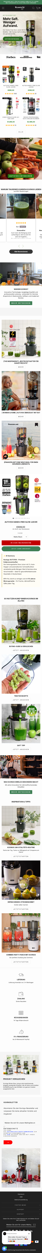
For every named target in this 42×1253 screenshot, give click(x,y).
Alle (21, 132)
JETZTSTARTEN (21, 856)
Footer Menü (20, 1205)
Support (20, 1209)
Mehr (21, 367)
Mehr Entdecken (21, 792)
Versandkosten (25, 529)
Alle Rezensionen (21, 252)
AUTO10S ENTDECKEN (20, 176)
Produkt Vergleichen (14, 1079)
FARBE (20, 533)
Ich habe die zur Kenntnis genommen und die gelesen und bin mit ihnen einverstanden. (20, 1133)
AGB (8, 1134)
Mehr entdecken (21, 303)
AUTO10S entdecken (13, 39)
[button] (9, 93)
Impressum (21, 1194)
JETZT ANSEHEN (21, 650)
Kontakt (20, 1214)
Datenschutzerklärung (21, 1199)
